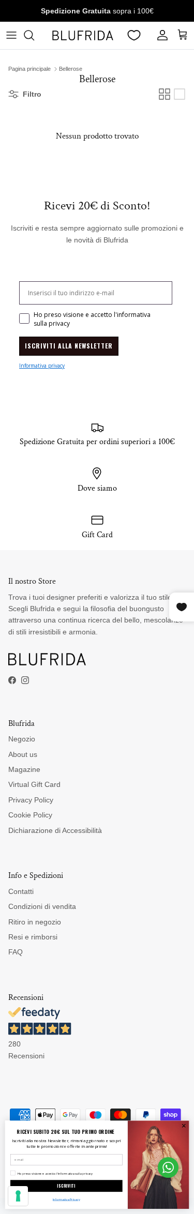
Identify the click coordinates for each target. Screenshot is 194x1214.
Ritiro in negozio (34, 922)
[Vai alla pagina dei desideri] (134, 35)
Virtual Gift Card (34, 784)
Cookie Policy (30, 815)
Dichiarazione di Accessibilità (55, 830)
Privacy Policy (30, 800)
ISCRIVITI (66, 1186)
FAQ (15, 952)
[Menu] (11, 35)
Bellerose (70, 69)
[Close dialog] (183, 1125)
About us (22, 754)
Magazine (24, 769)
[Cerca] (34, 35)
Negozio (21, 739)
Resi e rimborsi (32, 937)
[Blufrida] (83, 35)
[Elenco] (179, 94)
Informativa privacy (42, 365)
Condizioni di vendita (42, 906)
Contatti (21, 891)
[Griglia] (164, 94)
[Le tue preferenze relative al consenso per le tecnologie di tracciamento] (18, 1196)
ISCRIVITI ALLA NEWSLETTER (69, 345)
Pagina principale (29, 69)
